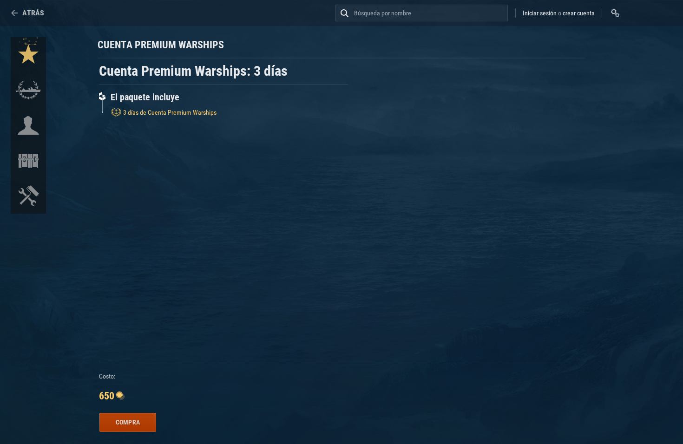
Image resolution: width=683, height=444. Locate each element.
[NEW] (28, 54)
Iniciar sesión (540, 13)
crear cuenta (579, 13)
